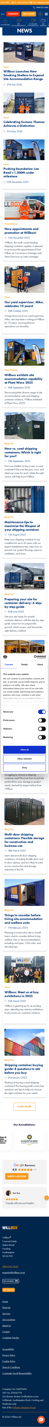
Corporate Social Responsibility (17, 1373)
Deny (24, 767)
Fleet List (6, 1307)
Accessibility (8, 1349)
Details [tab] (24, 664)
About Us (6, 1325)
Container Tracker (10, 1337)
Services (6, 1313)
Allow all (24, 749)
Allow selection (24, 759)
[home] (3, 14)
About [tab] (40, 664)
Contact (6, 1331)
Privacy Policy (8, 1355)
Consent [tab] (9, 664)
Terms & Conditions (11, 1367)
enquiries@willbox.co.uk (13, 1272)
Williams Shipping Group (24, 1407)
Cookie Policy (8, 1361)
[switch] (42, 720)
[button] (46, 14)
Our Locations (8, 1319)
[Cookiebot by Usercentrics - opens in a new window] (34, 657)
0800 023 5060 (10, 1266)
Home (5, 1301)
